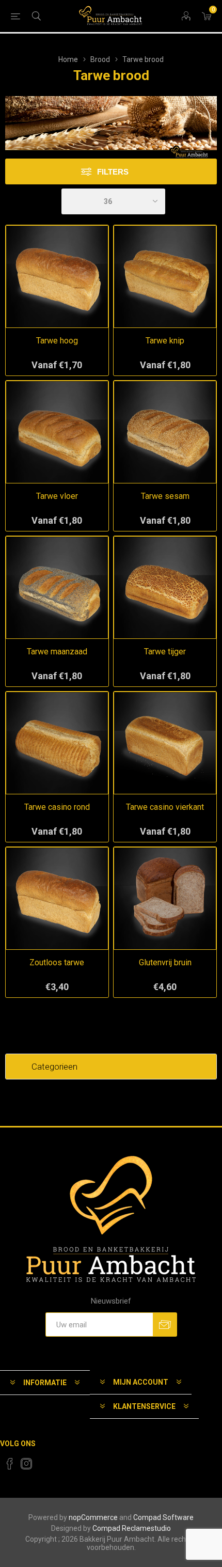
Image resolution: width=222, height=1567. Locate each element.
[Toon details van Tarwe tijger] (165, 587)
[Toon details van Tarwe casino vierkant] (165, 743)
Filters (113, 171)
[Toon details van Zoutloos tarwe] (57, 898)
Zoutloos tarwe (56, 962)
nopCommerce (93, 1517)
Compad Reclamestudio (131, 1528)
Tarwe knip (165, 341)
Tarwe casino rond (57, 807)
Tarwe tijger (165, 651)
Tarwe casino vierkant (165, 807)
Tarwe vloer (57, 496)
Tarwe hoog (57, 341)
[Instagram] (26, 1463)
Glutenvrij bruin (165, 962)
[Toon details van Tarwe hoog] (57, 276)
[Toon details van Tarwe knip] (165, 276)
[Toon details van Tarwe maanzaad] (57, 587)
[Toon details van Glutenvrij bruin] (165, 898)
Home (68, 59)
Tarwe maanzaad (57, 651)
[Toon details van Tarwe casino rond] (57, 743)
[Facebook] (10, 1463)
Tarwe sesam (165, 496)
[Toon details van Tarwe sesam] (165, 432)
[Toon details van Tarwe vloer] (57, 432)
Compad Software (163, 1517)
